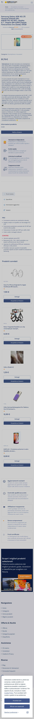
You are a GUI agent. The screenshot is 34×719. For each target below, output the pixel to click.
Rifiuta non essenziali (17, 706)
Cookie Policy (8, 693)
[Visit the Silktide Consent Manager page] (27, 712)
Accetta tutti (17, 701)
